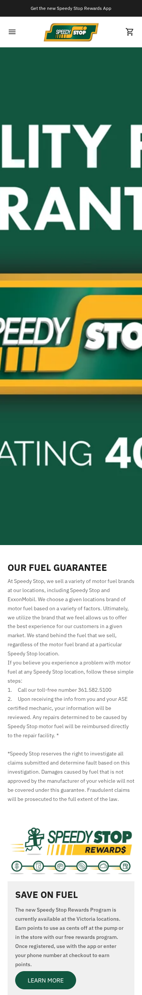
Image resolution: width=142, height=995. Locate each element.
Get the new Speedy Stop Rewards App (71, 8)
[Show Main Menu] (12, 32)
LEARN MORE (46, 980)
